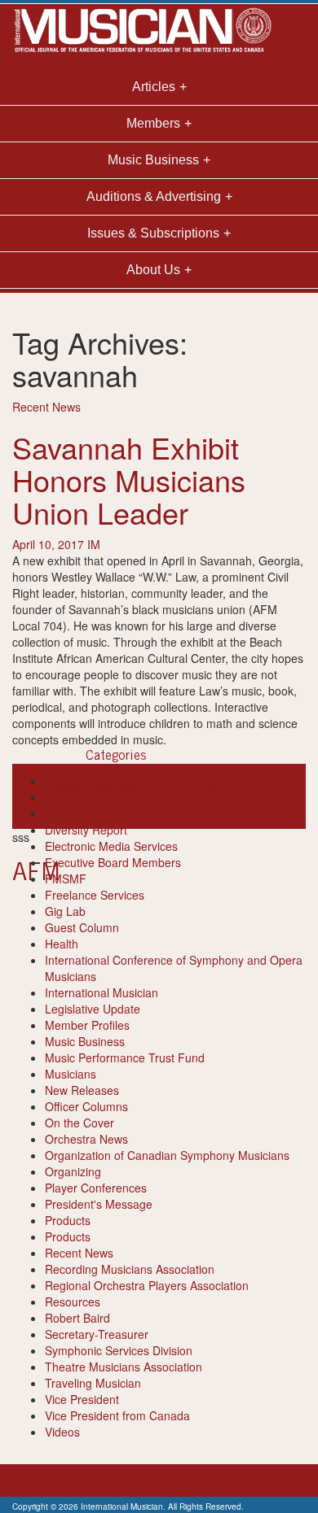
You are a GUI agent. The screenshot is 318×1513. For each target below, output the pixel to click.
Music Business (85, 1041)
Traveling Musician (93, 1383)
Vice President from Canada (117, 1415)
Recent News (46, 407)
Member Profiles (87, 1025)
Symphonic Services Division (118, 1350)
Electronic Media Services (111, 846)
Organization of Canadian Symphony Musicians (167, 1155)
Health (61, 943)
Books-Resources (90, 781)
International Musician (101, 992)
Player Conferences (96, 1187)
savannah (194, 788)
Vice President (82, 1399)
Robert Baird (77, 1318)
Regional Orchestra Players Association (147, 1285)
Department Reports (97, 813)
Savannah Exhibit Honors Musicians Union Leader (128, 479)
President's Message (98, 1204)
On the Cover (79, 1122)
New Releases (82, 1090)
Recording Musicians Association (129, 1269)
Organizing (73, 1171)
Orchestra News (86, 1139)
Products (68, 1220)
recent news (137, 788)
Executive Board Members (113, 862)
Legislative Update (92, 1009)
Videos (62, 1432)
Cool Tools (72, 797)
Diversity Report (86, 830)
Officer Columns (86, 1106)
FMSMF (65, 878)
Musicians (70, 1074)
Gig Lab (65, 911)
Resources (72, 1301)
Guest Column (82, 927)
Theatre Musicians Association (123, 1366)
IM (93, 544)
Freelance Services (94, 895)
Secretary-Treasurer (96, 1334)
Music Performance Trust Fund (125, 1057)
